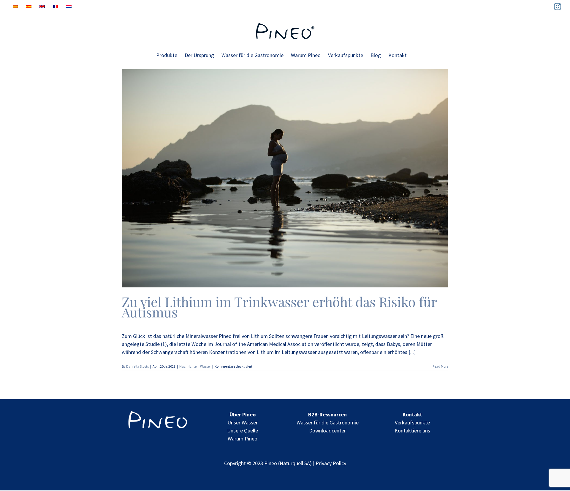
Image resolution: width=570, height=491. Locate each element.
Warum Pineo (242, 438)
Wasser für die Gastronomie (328, 422)
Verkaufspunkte (412, 422)
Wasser (205, 366)
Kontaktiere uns (412, 430)
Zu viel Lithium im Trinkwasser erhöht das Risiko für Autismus (279, 306)
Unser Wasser (242, 422)
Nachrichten (189, 366)
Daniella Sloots (137, 366)
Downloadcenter (327, 430)
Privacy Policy (331, 463)
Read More (440, 366)
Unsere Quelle (242, 430)
